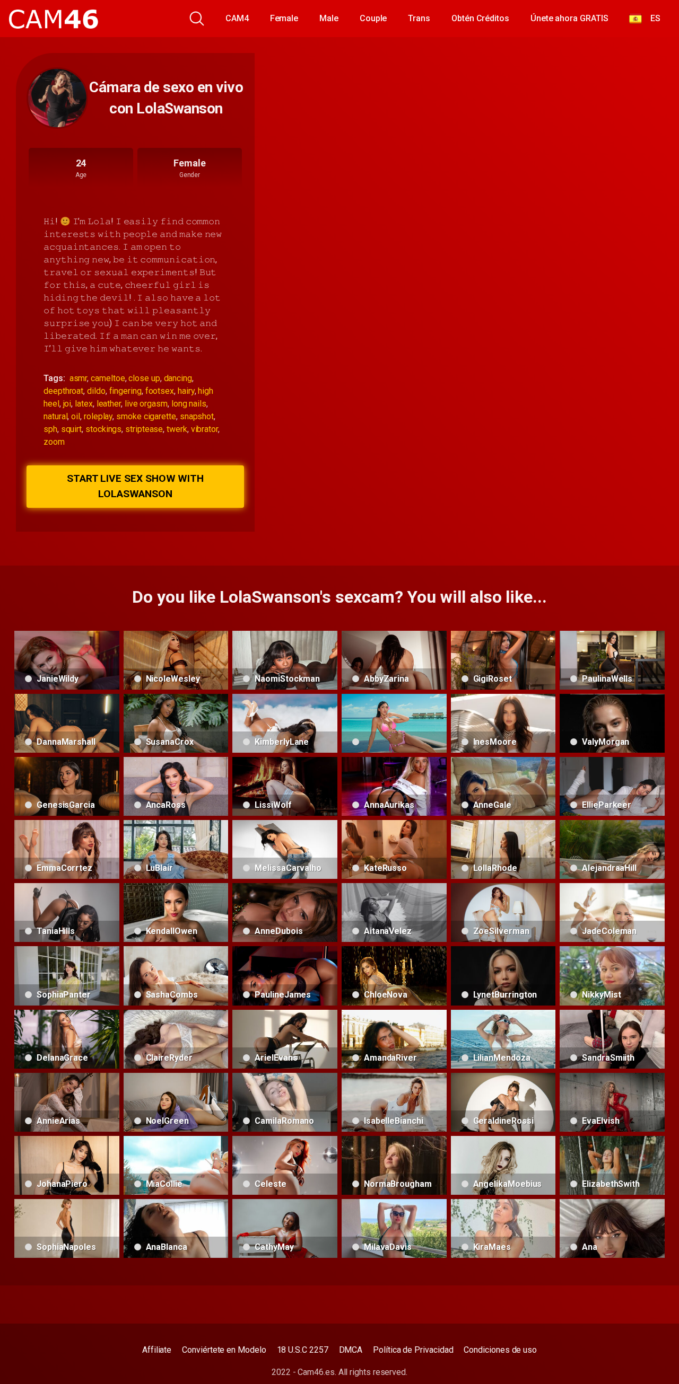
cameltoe (108, 378)
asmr (78, 378)
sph (50, 429)
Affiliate (156, 1350)
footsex (159, 391)
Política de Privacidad (413, 1350)
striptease (144, 429)
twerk (177, 429)
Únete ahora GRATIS (569, 18)
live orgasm (146, 404)
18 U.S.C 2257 (302, 1350)
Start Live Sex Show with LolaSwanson (135, 486)
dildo (96, 391)
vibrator (204, 429)
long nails (188, 404)
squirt (71, 429)
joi (67, 404)
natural (55, 416)
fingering (125, 391)
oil (75, 416)
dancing (178, 378)
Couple (373, 18)
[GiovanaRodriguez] (394, 723)
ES (651, 18)
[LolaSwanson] (57, 98)
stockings (103, 429)
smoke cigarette (146, 416)
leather (109, 404)
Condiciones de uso (500, 1350)
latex (84, 404)
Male (328, 18)
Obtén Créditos (480, 18)
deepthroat (63, 391)
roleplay (98, 416)
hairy (186, 391)
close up (144, 378)
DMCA (351, 1350)
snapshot (197, 416)
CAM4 (237, 18)
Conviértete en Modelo (224, 1350)
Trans (419, 18)
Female (284, 18)
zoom (54, 442)
